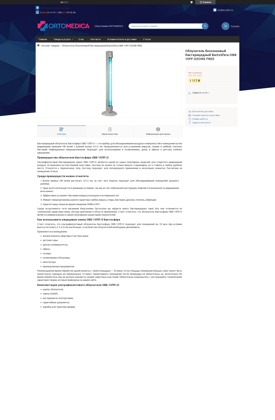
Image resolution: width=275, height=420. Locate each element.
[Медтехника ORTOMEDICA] (63, 26)
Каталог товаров (50, 45)
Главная (43, 39)
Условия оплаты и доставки (122, 39)
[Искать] (205, 26)
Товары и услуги (62, 39)
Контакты (96, 39)
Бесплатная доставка (202, 111)
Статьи (147, 39)
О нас (81, 39)
